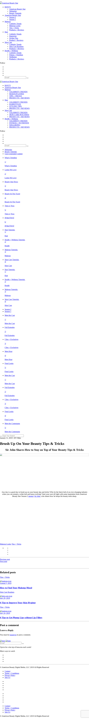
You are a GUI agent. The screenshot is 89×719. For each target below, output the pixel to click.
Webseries (13, 11)
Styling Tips (13, 38)
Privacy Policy (10, 675)
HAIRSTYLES (15, 104)
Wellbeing (13, 57)
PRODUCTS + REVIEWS (19, 98)
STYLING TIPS (15, 106)
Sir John (37, 496)
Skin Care (8, 42)
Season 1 (12, 19)
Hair (6, 32)
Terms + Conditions (12, 673)
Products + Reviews (16, 30)
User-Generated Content (13, 154)
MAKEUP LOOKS (16, 94)
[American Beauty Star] (9, 3)
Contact (7, 671)
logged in (13, 635)
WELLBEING (14, 125)
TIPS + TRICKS (15, 96)
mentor (30, 496)
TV (8, 7)
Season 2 (12, 17)
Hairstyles (13, 36)
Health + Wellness (11, 51)
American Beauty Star (17, 9)
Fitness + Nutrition (16, 55)
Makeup (8, 22)
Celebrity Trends (15, 24)
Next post (3, 561)
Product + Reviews (16, 40)
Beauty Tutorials (15, 13)
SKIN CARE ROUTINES (19, 115)
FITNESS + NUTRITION (19, 123)
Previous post (5, 559)
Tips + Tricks (14, 28)
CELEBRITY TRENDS (18, 92)
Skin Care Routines (16, 47)
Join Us (7, 677)
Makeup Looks (14, 26)
